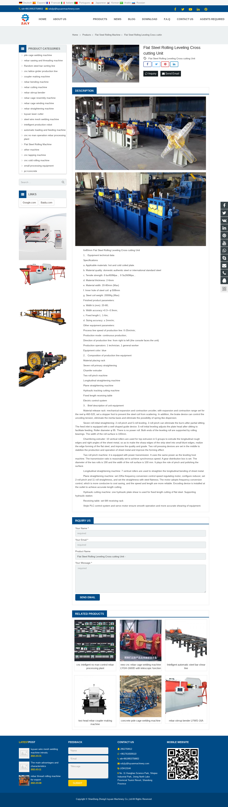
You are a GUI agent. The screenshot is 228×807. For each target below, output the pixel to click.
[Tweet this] (156, 64)
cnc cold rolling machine (36, 160)
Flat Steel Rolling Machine (38, 144)
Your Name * (82, 528)
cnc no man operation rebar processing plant (45, 137)
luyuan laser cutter (34, 114)
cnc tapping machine (35, 155)
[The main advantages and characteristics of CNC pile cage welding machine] (24, 771)
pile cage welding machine (38, 55)
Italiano (69, 2)
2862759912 (126, 749)
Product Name (82, 551)
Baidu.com (46, 202)
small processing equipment (39, 165)
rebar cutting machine (35, 87)
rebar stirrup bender (34, 92)
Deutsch (27, 2)
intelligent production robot (38, 124)
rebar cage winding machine (39, 103)
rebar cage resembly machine (40, 98)
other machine (31, 149)
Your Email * (81, 539)
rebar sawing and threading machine (43, 60)
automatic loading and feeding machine (45, 130)
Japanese (100, 2)
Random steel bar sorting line (39, 65)
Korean (115, 2)
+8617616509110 (128, 754)
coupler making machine (37, 76)
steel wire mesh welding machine (41, 119)
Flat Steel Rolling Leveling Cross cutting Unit (171, 58)
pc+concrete (30, 171)
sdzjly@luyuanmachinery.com (64, 8)
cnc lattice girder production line (41, 71)
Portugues (84, 2)
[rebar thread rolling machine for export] (24, 785)
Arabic (128, 2)
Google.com (29, 202)
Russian (140, 2)
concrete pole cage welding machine (140, 720)
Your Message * (83, 562)
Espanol (41, 2)
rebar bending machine (36, 81)
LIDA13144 (125, 768)
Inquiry (152, 73)
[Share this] (147, 64)
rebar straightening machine (39, 108)
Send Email (172, 73)
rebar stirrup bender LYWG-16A (186, 720)
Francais (56, 2)
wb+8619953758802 (32, 8)
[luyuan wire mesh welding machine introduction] (24, 758)
